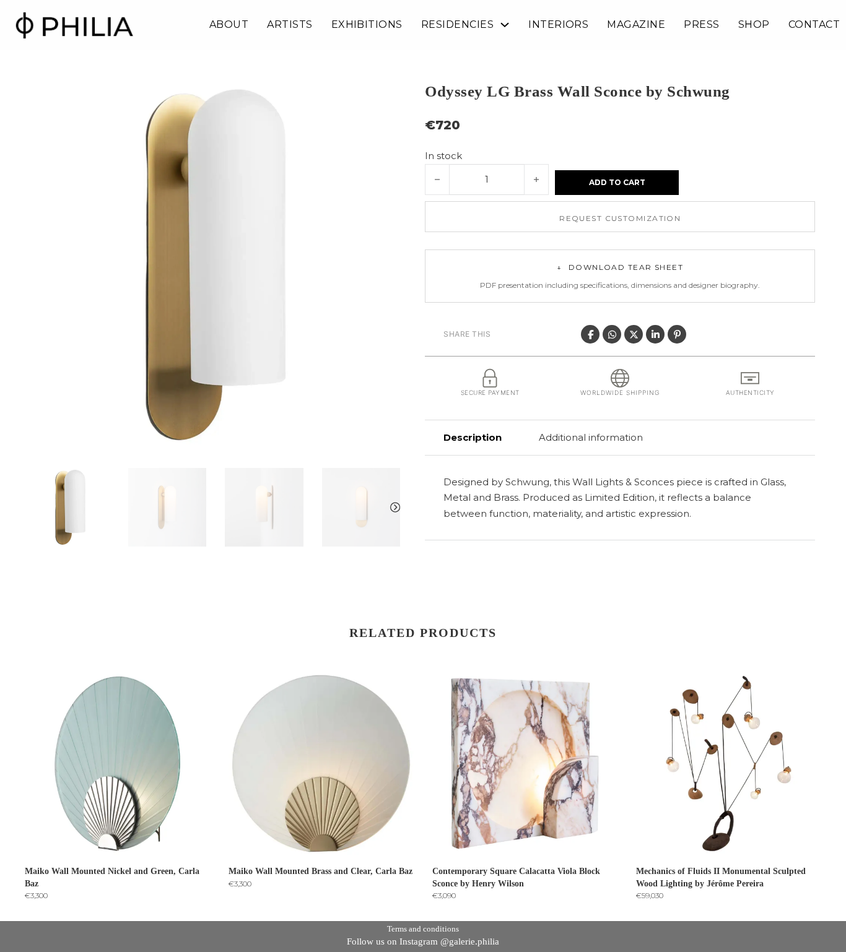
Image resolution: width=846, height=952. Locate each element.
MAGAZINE (636, 25)
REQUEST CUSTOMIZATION (620, 218)
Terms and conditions (423, 928)
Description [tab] (472, 437)
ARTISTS (289, 25)
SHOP (754, 25)
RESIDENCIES (457, 25)
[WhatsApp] (612, 334)
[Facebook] (590, 334)
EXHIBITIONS (367, 25)
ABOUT (228, 25)
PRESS (701, 25)
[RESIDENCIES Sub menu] (505, 25)
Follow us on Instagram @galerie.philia (423, 941)
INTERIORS (558, 25)
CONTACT (814, 25)
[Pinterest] (677, 334)
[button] (383, 97)
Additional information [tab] (591, 437)
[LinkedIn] (655, 334)
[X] (633, 334)
